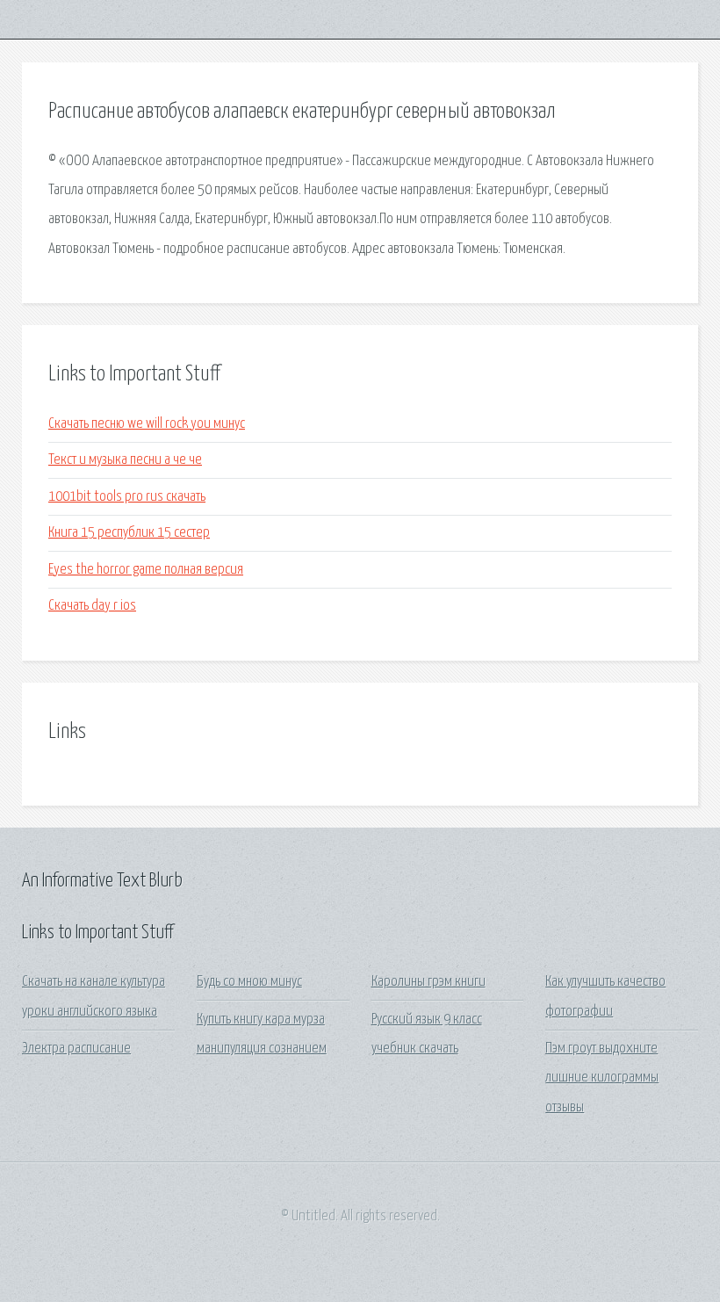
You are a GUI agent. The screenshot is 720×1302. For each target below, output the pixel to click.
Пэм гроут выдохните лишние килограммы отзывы (602, 1078)
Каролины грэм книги (428, 981)
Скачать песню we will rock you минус (146, 423)
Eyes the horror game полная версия (145, 569)
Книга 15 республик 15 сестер (129, 532)
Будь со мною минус (249, 981)
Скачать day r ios (92, 605)
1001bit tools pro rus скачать (126, 496)
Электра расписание (76, 1048)
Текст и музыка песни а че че (125, 459)
